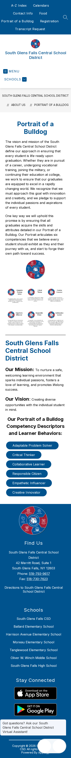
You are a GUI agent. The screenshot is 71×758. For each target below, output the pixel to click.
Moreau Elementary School (33, 642)
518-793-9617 (39, 574)
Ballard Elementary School (34, 626)
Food (43, 13)
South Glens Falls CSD (34, 619)
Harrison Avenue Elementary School (33, 634)
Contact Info (23, 13)
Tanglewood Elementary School (34, 650)
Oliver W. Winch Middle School (34, 658)
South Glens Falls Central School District (35, 95)
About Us (18, 104)
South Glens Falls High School (34, 666)
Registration (49, 21)
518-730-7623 (37, 579)
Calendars (41, 5)
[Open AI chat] (59, 746)
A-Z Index (19, 5)
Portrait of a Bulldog (17, 21)
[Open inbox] (44, 746)
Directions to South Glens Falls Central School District (34, 589)
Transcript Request (30, 29)
